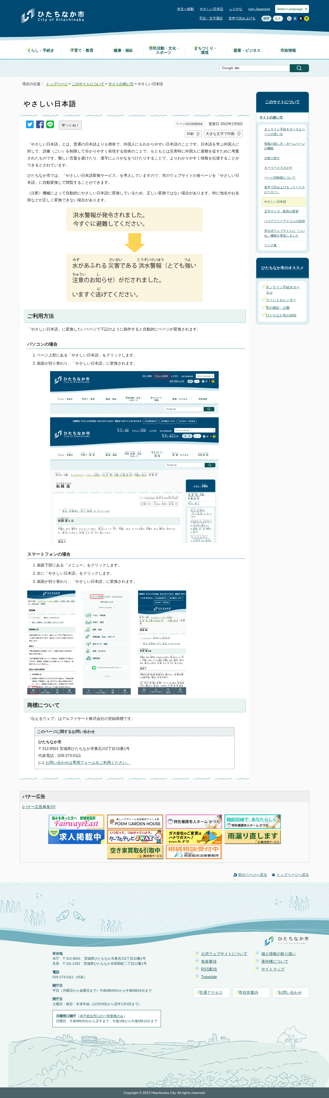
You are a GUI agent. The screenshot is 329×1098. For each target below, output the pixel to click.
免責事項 (209, 961)
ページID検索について (280, 177)
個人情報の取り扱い (278, 954)
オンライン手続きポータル (283, 289)
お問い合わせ (290, 992)
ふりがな (236, 9)
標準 (265, 18)
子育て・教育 (81, 50)
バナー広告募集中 (38, 807)
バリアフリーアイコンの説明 (284, 221)
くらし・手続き (40, 50)
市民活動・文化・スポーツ (164, 50)
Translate (209, 977)
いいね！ (72, 125)
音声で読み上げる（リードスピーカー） (284, 189)
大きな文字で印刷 (220, 134)
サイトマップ (272, 969)
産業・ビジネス (247, 50)
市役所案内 (248, 992)
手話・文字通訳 (211, 18)
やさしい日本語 (211, 9)
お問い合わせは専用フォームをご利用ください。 (88, 763)
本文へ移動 (185, 9)
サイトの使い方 (121, 84)
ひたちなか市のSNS (281, 315)
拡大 (277, 18)
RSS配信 (209, 969)
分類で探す (272, 158)
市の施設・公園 (278, 308)
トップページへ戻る (292, 875)
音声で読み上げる (242, 18)
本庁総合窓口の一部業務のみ (102, 1016)
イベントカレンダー (281, 300)
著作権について (274, 961)
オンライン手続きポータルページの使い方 (284, 131)
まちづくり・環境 (205, 50)
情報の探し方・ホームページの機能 (284, 146)
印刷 (190, 134)
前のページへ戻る (252, 875)
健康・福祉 (123, 50)
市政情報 (288, 50)
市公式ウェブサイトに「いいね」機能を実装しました (284, 233)
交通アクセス (211, 992)
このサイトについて (88, 84)
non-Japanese (259, 9)
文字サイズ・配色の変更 (281, 211)
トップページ (57, 84)
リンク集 (270, 245)
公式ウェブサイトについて (224, 954)
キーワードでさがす (278, 168)
